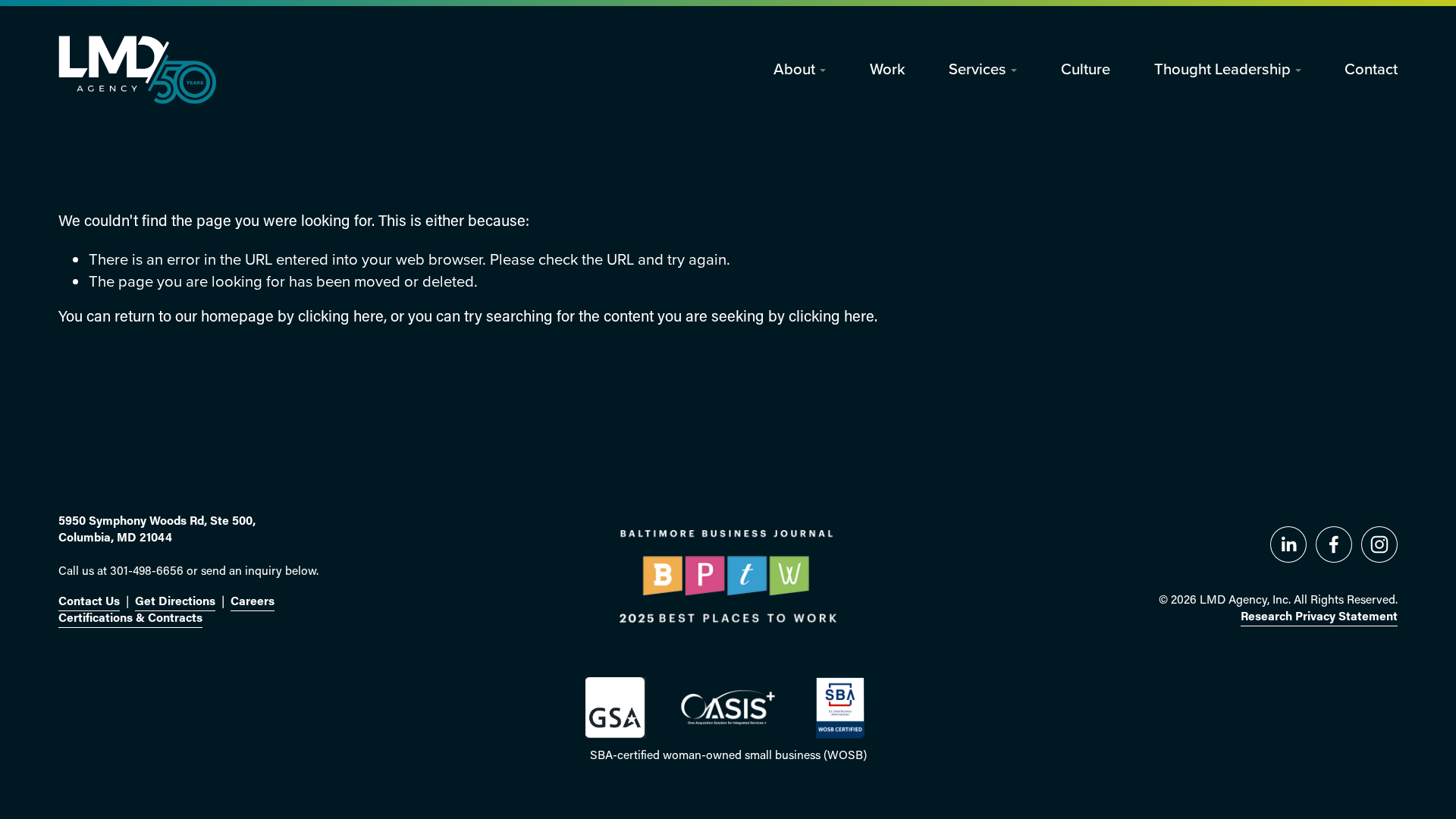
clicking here (341, 317)
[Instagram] (1379, 544)
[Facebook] (1334, 544)
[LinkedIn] (1288, 544)
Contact (1371, 69)
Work (887, 69)
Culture (1085, 69)
